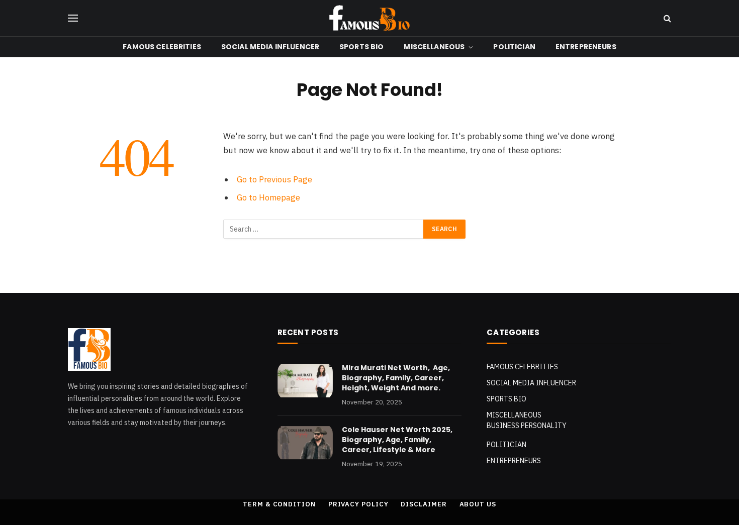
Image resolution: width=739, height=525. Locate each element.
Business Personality (527, 425)
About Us (477, 504)
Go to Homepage (268, 197)
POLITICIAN (514, 47)
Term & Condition (279, 504)
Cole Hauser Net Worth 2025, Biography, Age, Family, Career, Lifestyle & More (397, 440)
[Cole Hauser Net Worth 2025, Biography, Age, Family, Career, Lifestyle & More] (305, 443)
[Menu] (73, 18)
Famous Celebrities (162, 47)
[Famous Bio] (369, 18)
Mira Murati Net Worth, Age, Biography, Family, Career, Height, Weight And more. (396, 378)
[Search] (666, 18)
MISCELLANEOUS (434, 47)
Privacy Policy (358, 504)
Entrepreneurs (586, 47)
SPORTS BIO (361, 47)
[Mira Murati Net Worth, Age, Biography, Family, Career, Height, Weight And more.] (305, 381)
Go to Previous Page (274, 179)
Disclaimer (423, 504)
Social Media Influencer (270, 47)
